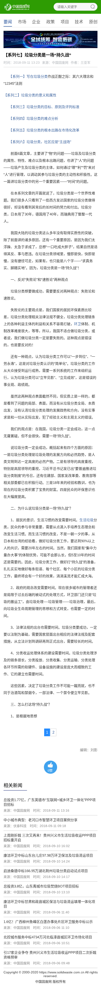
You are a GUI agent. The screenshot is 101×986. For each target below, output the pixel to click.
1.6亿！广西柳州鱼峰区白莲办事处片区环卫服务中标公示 (48, 922)
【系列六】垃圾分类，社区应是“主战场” (41, 142)
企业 (36, 22)
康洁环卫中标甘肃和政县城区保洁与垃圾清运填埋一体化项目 (49, 904)
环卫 (77, 324)
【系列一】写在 (22, 76)
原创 (93, 22)
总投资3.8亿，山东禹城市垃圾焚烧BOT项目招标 (41, 886)
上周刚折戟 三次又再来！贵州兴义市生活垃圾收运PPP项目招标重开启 (50, 837)
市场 (22, 22)
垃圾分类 (41, 76)
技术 (79, 22)
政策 (50, 22)
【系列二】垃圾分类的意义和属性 (30, 95)
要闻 (8, 22)
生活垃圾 (86, 520)
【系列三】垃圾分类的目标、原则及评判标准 (45, 107)
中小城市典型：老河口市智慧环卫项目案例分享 (41, 820)
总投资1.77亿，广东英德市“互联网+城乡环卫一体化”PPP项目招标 (50, 802)
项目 (65, 22)
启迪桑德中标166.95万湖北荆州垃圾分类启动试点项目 (46, 871)
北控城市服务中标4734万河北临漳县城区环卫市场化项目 (48, 937)
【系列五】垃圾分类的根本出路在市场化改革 (45, 130)
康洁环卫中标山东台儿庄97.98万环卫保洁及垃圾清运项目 (48, 855)
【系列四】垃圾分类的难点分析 (34, 118)
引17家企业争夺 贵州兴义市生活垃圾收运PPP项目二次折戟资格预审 (50, 955)
